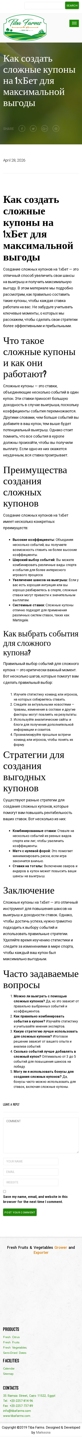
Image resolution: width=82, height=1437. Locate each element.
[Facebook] (22, 128)
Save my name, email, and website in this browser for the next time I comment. (35, 1199)
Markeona (43, 1432)
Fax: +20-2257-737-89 (18, 1405)
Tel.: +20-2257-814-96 (18, 1400)
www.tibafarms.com (16, 1416)
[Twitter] (33, 128)
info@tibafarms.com (17, 1410)
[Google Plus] (44, 128)
